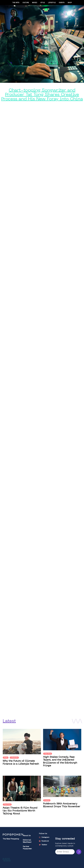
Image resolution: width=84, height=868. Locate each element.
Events (61, 2)
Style (42, 2)
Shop (70, 2)
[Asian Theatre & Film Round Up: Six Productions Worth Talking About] (22, 788)
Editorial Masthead (27, 841)
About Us (27, 835)
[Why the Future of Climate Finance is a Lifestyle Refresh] (22, 741)
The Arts (15, 2)
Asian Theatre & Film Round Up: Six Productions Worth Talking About (20, 811)
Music (34, 2)
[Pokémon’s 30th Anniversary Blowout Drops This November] (62, 786)
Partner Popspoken (27, 848)
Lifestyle (52, 2)
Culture (26, 2)
